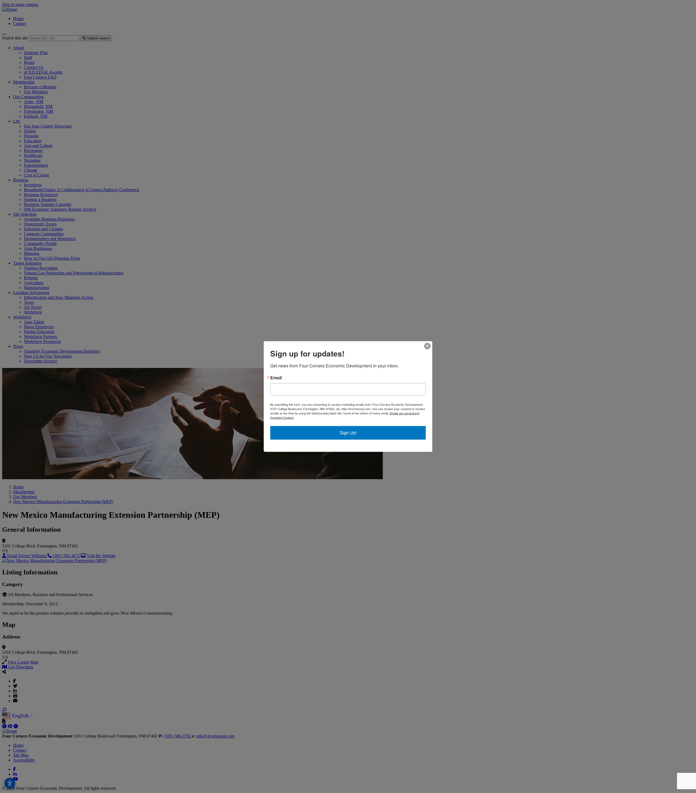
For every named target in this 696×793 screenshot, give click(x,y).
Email (276, 378)
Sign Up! (348, 432)
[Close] (427, 346)
